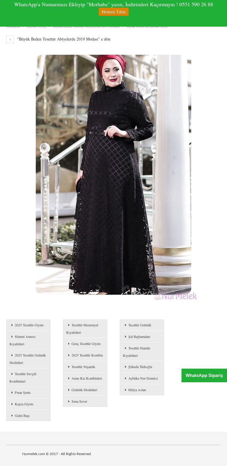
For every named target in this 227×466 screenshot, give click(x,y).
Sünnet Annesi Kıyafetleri (22, 340)
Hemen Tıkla (114, 11)
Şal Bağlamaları (139, 336)
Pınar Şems (23, 392)
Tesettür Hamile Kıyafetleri (136, 352)
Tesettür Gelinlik (139, 325)
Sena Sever (79, 401)
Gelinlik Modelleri (84, 389)
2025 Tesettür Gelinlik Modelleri (27, 359)
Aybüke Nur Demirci (143, 378)
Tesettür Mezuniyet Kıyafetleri (82, 329)
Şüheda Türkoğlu (140, 366)
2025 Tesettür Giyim (29, 325)
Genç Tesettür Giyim (86, 343)
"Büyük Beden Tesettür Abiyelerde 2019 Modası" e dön (63, 39)
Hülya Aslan (137, 389)
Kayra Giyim (24, 403)
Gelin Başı (22, 415)
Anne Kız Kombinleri (87, 378)
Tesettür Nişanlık (83, 366)
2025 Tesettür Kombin (87, 355)
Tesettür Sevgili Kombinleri (22, 377)
